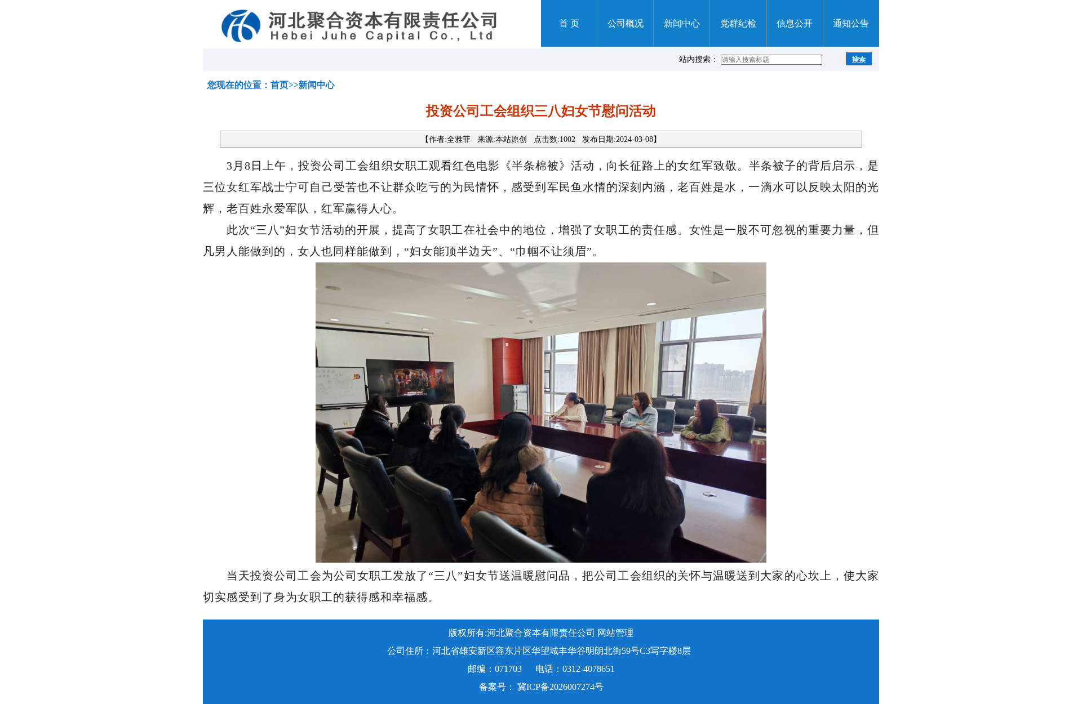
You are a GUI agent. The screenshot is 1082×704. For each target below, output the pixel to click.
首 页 (569, 23)
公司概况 (625, 23)
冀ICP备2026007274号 (560, 687)
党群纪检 (738, 23)
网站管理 (615, 633)
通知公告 (851, 23)
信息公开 (795, 23)
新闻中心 (682, 23)
